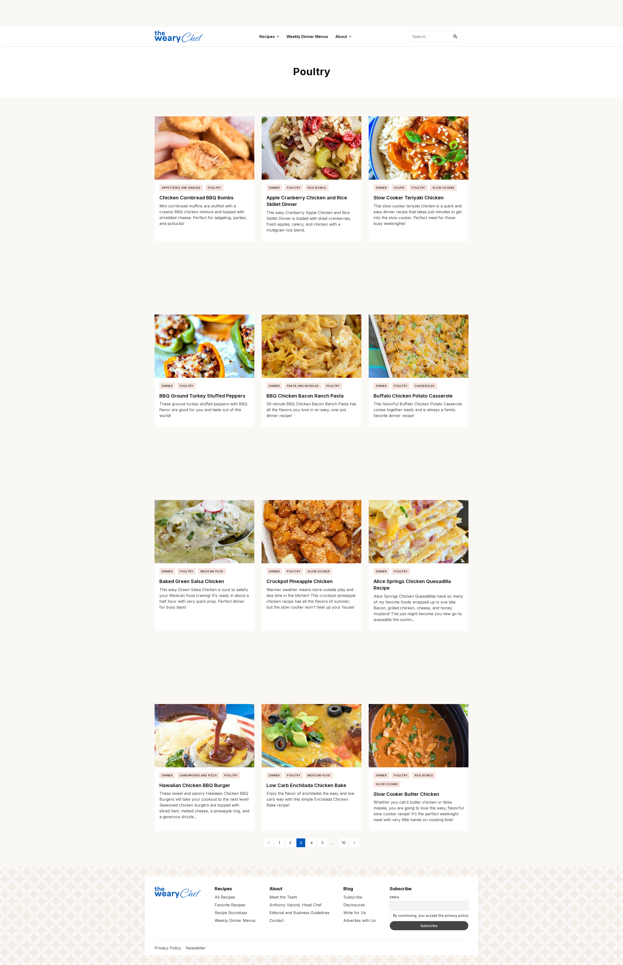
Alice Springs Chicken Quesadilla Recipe (412, 584)
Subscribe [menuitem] (352, 897)
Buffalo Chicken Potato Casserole (413, 396)
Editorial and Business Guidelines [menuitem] (299, 912)
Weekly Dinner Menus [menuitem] (307, 36)
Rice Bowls (317, 187)
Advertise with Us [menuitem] (359, 920)
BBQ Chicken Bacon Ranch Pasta (305, 396)
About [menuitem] (341, 36)
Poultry (214, 187)
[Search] (455, 36)
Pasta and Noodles (303, 386)
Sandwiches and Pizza (198, 775)
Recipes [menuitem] (267, 36)
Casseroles (425, 386)
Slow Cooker (443, 187)
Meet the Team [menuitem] (283, 897)
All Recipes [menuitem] (225, 897)
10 (344, 842)
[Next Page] (354, 842)
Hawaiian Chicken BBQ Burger (194, 785)
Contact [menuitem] (276, 920)
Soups (399, 187)
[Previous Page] (268, 842)
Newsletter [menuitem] (196, 948)
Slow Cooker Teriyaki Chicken (409, 198)
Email (395, 897)
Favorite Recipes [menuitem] (230, 904)
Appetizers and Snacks (181, 187)
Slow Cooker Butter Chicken (406, 794)
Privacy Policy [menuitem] (168, 948)
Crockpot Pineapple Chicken (299, 581)
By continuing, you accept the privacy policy (430, 915)
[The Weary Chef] (179, 36)
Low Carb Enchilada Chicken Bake (306, 785)
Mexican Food (212, 571)
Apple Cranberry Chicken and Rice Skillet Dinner (306, 201)
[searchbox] (434, 36)
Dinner (274, 187)
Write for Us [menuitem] (354, 912)
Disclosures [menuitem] (354, 904)
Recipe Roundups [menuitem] (231, 912)
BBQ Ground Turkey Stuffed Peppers (202, 396)
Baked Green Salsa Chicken (191, 581)
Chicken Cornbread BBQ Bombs (196, 198)
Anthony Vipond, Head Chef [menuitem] (295, 904)
